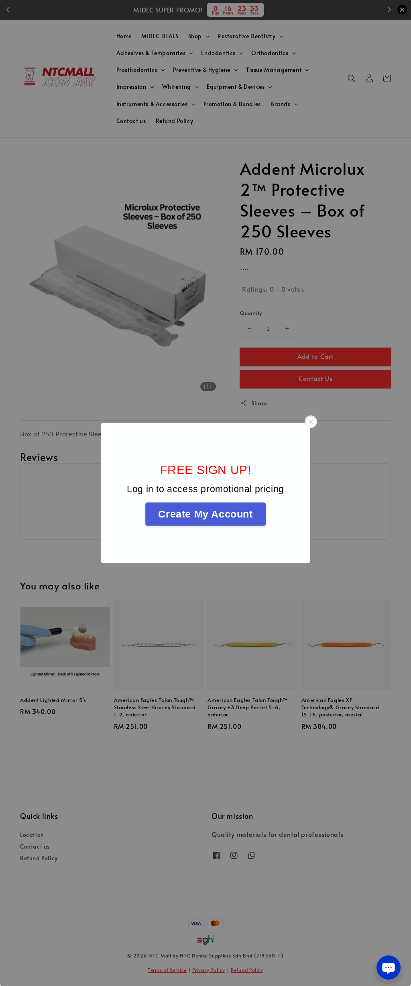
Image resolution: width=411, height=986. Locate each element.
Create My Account (205, 514)
